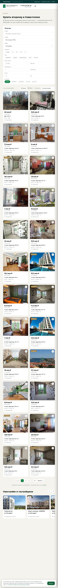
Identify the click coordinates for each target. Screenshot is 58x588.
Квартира (8, 57)
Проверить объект (46, 1)
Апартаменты (23, 57)
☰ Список (23, 88)
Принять (51, 583)
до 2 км (34, 81)
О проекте (44, 485)
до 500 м (21, 81)
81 (34, 480)
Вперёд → (40, 480)
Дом (30, 57)
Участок (36, 57)
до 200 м (14, 81)
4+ (25, 52)
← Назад (17, 480)
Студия (7, 52)
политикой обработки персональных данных (19, 584)
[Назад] (49, 491)
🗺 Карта (30, 88)
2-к (17, 52)
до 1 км (28, 81)
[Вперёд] (53, 491)
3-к (21, 52)
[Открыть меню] (35, 6)
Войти (53, 1)
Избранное (37, 1)
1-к (12, 52)
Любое (7, 81)
